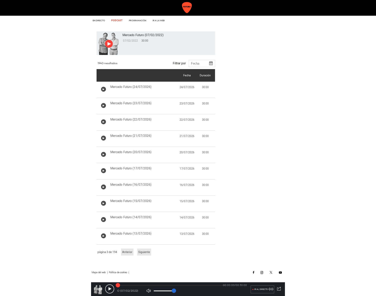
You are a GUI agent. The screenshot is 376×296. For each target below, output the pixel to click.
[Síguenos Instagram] (261, 272)
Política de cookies (118, 272)
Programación (137, 20)
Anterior (127, 252)
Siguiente (144, 252)
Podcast (117, 20)
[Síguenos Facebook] (253, 272)
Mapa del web (99, 272)
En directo (99, 20)
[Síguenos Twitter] (271, 272)
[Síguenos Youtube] (280, 272)
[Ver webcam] (275, 21)
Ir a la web (158, 20)
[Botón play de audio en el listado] (103, 89)
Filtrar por (179, 63)
